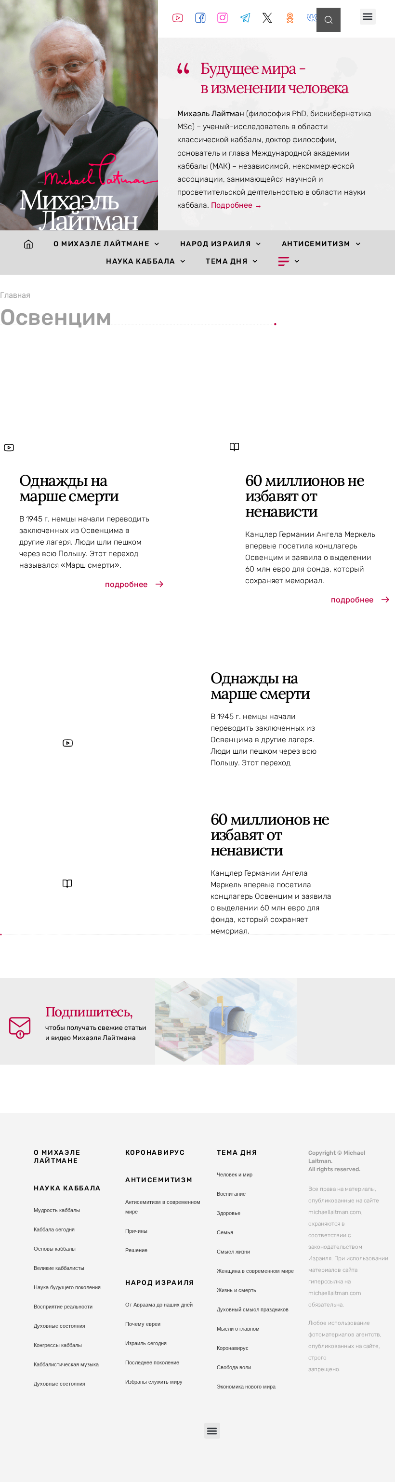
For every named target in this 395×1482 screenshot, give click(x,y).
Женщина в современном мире (255, 1271)
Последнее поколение (152, 1362)
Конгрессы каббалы (58, 1345)
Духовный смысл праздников (253, 1309)
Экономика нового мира (246, 1386)
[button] (368, 17)
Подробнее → (236, 205)
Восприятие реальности (63, 1306)
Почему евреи (142, 1324)
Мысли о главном (238, 1329)
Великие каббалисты (59, 1268)
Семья (225, 1232)
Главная (15, 295)
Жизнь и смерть (236, 1290)
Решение (136, 1250)
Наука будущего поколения (67, 1287)
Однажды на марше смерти (68, 488)
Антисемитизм (316, 244)
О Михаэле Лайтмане (101, 244)
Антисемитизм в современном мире (162, 1207)
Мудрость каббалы (57, 1210)
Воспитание (231, 1194)
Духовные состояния (59, 1326)
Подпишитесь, (88, 1011)
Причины (136, 1231)
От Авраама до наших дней (159, 1305)
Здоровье (228, 1213)
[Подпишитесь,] (20, 1028)
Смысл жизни (233, 1252)
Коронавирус (155, 1152)
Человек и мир (234, 1174)
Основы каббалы (55, 1249)
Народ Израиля (215, 244)
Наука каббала (140, 261)
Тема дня (227, 261)
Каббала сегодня (54, 1229)
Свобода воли (234, 1367)
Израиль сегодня (146, 1343)
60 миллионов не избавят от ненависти (304, 495)
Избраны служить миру (154, 1382)
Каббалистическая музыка (66, 1364)
